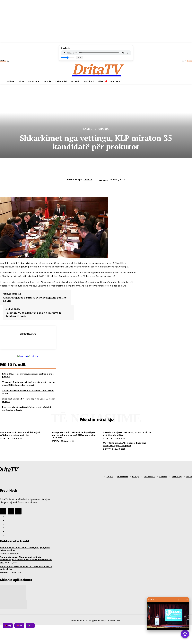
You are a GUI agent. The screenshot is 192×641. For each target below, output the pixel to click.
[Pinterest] (27, 341)
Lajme (87, 129)
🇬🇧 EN (19, 625)
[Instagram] (11, 511)
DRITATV (4, 438)
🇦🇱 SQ (8, 625)
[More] (48, 341)
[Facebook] (7, 341)
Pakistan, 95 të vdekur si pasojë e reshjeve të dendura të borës (33, 314)
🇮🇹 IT (30, 625)
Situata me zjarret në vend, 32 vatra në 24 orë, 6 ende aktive (127, 433)
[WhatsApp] (37, 341)
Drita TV (88, 179)
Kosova (3, 553)
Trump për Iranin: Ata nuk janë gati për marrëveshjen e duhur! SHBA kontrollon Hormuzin (29, 383)
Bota (2, 563)
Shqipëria (102, 129)
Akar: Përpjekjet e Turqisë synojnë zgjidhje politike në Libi (34, 299)
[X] (17, 341)
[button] (5, 61)
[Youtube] (18, 511)
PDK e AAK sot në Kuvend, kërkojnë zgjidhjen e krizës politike (20, 433)
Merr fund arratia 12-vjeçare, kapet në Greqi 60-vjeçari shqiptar (124, 444)
